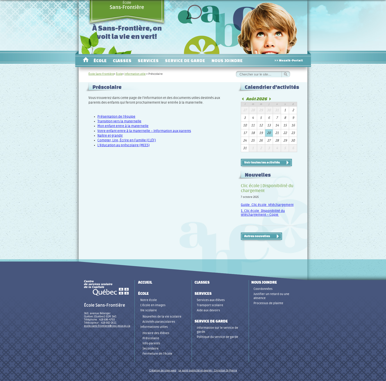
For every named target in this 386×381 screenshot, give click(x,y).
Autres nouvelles (257, 236)
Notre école (148, 300)
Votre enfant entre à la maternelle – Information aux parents (144, 131)
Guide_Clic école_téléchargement (267, 205)
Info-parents (151, 343)
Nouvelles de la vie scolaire (162, 316)
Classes (122, 60)
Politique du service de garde (217, 337)
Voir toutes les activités (262, 162)
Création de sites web (162, 370)
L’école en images (153, 305)
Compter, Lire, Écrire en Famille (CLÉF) (126, 140)
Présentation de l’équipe (116, 117)
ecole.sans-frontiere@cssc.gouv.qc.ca (107, 325)
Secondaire (151, 348)
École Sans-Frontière (101, 73)
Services (148, 60)
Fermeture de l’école (157, 354)
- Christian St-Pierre (224, 370)
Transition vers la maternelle (119, 121)
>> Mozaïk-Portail (288, 60)
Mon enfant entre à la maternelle (123, 126)
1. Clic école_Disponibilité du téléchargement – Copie (263, 213)
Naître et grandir (110, 136)
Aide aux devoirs (208, 310)
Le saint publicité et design (195, 370)
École (127, 5)
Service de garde (185, 60)
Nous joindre (227, 60)
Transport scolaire (210, 305)
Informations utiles (154, 327)
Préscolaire (151, 338)
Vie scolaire (148, 310)
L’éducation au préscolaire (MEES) (123, 145)
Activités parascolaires (159, 322)
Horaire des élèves (156, 333)
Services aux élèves (211, 300)
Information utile (135, 73)
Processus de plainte (268, 303)
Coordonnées (263, 289)
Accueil (85, 60)
